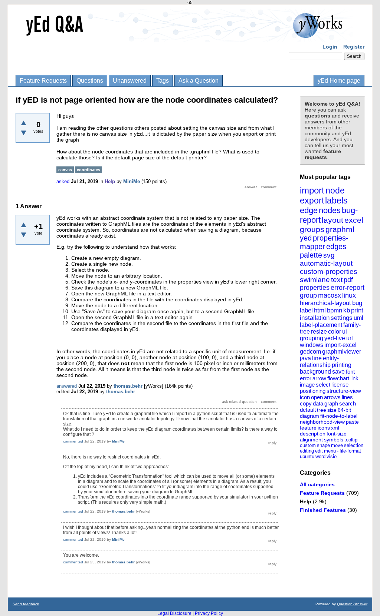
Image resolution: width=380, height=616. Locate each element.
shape (323, 445)
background (315, 371)
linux (349, 295)
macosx (329, 295)
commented (73, 441)
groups (312, 229)
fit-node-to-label (338, 416)
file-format (350, 451)
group (308, 295)
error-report (347, 287)
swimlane (315, 280)
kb (346, 310)
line (317, 358)
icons (324, 428)
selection (353, 445)
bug (357, 303)
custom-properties (328, 271)
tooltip (350, 440)
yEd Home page (339, 80)
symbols (333, 440)
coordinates (88, 170)
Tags (162, 80)
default (308, 410)
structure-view (344, 391)
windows (311, 345)
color (334, 331)
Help (305, 501)
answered (66, 386)
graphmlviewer (341, 351)
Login (329, 47)
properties (315, 287)
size (332, 410)
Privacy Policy (209, 613)
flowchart (338, 378)
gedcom (310, 351)
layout (332, 220)
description (312, 434)
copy (306, 403)
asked (62, 181)
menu (330, 451)
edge (309, 210)
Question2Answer (352, 604)
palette (311, 255)
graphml (339, 229)
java (305, 358)
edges (336, 246)
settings (342, 317)
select (323, 384)
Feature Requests (43, 80)
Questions (89, 80)
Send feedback (26, 604)
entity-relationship (319, 361)
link (354, 378)
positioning (312, 391)
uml (358, 318)
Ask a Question (198, 80)
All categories (317, 484)
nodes (330, 210)
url (349, 338)
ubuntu (307, 456)
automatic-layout (326, 263)
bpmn (334, 310)
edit (319, 451)
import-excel (340, 345)
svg (329, 255)
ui (344, 331)
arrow (319, 378)
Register (353, 47)
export (312, 200)
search (347, 403)
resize (319, 331)
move (337, 445)
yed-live (334, 338)
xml (335, 428)
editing (307, 451)
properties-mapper (324, 242)
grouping (311, 338)
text (337, 280)
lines (347, 397)
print (357, 310)
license (339, 384)
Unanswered (130, 80)
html (320, 310)
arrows (332, 397)
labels (336, 200)
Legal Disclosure (174, 613)
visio (332, 456)
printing (341, 365)
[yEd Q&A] (184, 37)
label (306, 310)
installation (315, 317)
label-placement (321, 325)
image (307, 384)
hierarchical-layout (325, 303)
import (312, 190)
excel (353, 220)
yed (306, 238)
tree (321, 410)
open (317, 397)
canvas (65, 170)
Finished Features (323, 510)
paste (352, 422)
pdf (348, 280)
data (318, 403)
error (305, 378)
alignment (311, 440)
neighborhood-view (322, 422)
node (335, 190)
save (338, 371)
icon (305, 397)
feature (308, 428)
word (320, 456)
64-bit (344, 410)
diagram (309, 416)
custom (308, 445)
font (350, 371)
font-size (337, 434)
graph (331, 403)
